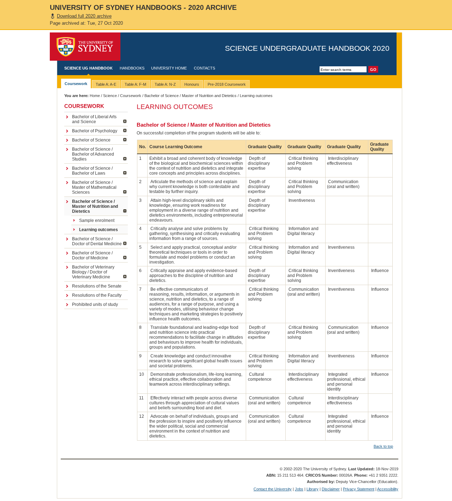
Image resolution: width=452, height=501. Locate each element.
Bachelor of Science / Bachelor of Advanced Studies (93, 154)
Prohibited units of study (95, 304)
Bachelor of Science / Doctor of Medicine (92, 255)
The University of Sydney (85, 46)
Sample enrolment (96, 220)
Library (313, 489)
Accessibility (387, 489)
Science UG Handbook (88, 68)
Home (95, 95)
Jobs (299, 489)
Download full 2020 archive (84, 16)
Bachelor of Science (91, 140)
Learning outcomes (98, 229)
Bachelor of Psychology (94, 130)
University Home (169, 68)
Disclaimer (331, 489)
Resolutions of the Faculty (96, 295)
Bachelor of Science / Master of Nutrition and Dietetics (190, 95)
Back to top (383, 446)
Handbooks (132, 68)
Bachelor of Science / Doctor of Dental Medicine (97, 241)
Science (110, 95)
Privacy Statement (358, 489)
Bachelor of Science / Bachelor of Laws (92, 171)
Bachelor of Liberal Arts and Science (94, 119)
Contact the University (273, 489)
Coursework (130, 95)
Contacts (204, 68)
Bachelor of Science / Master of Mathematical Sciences (94, 187)
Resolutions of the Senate (96, 286)
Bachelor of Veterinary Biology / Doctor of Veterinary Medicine (93, 272)
